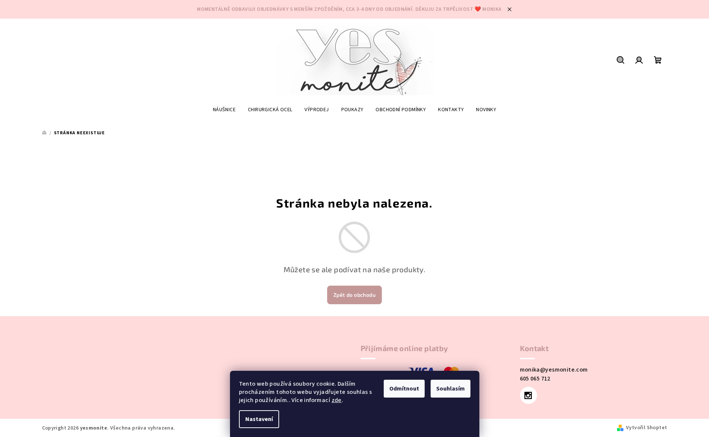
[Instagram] (528, 395)
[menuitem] (224, 109)
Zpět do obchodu (354, 295)
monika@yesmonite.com (554, 370)
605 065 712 (535, 379)
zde (337, 400)
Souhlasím (450, 389)
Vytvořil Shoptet (646, 427)
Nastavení (259, 419)
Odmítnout (404, 389)
